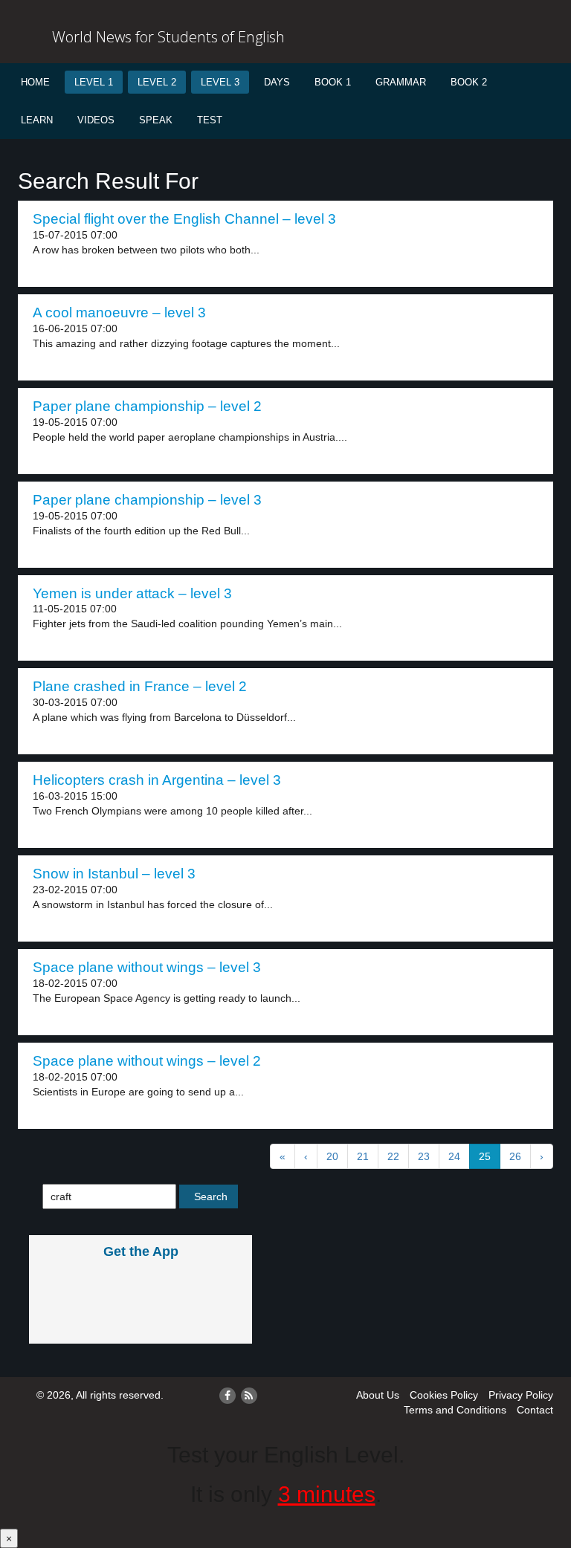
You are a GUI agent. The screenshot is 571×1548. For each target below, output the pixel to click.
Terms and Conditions (455, 1410)
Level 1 (93, 82)
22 (393, 1156)
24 (454, 1156)
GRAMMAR (400, 82)
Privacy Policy (520, 1395)
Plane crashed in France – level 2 (140, 686)
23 (424, 1156)
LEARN (37, 120)
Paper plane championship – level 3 (147, 500)
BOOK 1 (332, 82)
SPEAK (155, 120)
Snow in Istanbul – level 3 (114, 873)
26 (515, 1156)
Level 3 (220, 82)
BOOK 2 (469, 82)
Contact (535, 1410)
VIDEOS (95, 120)
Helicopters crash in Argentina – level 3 (157, 780)
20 (332, 1156)
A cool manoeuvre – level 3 (119, 312)
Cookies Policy (444, 1395)
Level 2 (157, 82)
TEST (209, 120)
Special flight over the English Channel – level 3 (184, 219)
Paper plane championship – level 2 (147, 406)
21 (363, 1156)
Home (35, 82)
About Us (377, 1395)
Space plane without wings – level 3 (147, 967)
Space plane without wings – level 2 (147, 1061)
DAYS (277, 82)
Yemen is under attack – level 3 (132, 593)
